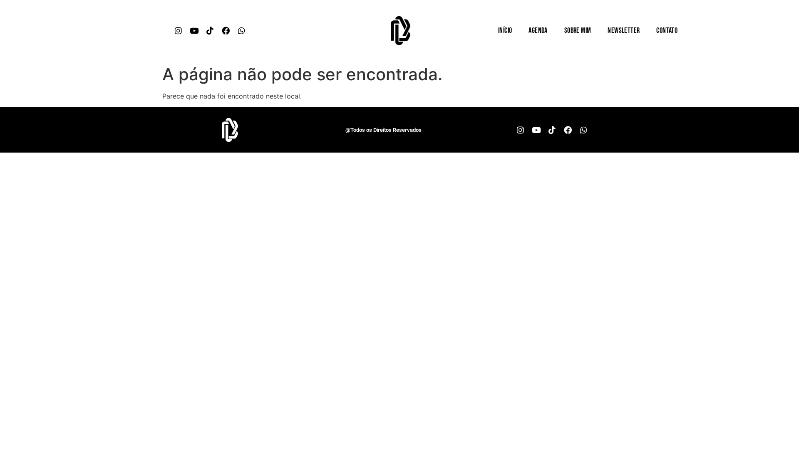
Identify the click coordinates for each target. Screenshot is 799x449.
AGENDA (538, 30)
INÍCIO (505, 30)
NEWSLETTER (624, 30)
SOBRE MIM (577, 30)
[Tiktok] (210, 31)
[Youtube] (194, 31)
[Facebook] (226, 31)
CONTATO (666, 30)
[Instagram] (178, 31)
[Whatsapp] (242, 31)
